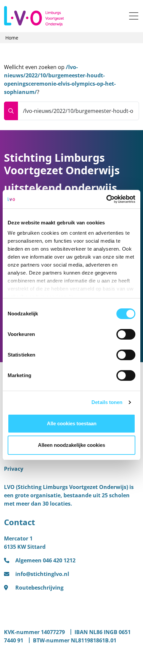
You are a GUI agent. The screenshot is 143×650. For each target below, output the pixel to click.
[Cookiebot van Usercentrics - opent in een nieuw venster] (106, 199)
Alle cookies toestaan (71, 423)
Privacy (13, 468)
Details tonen (106, 402)
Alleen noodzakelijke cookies (71, 445)
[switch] (125, 334)
